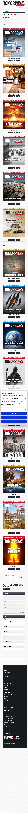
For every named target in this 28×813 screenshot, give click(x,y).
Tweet (4, 21)
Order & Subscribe (8, 681)
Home (5, 14)
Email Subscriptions (8, 694)
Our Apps (6, 685)
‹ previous (12, 575)
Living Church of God (17, 751)
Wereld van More (8, 720)
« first (6, 575)
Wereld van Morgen (8, 718)
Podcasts (6, 689)
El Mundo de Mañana (9, 714)
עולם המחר (6, 728)
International (7, 710)
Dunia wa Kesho (8, 733)
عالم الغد (5, 724)
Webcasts (6, 687)
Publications (9, 14)
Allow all (14, 413)
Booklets (5, 626)
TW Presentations (8, 683)
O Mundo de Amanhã (9, 722)
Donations (6, 678)
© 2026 (8, 749)
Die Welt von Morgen (9, 716)
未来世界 (6, 726)
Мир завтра (6, 731)
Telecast (6, 670)
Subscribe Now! (6, 588)
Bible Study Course (7, 641)
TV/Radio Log (7, 672)
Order (7, 629)
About (5, 674)
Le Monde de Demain (8, 713)
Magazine (6, 619)
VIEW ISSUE (12, 60)
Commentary (6, 631)
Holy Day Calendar (8, 680)
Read (5, 616)
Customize (13, 417)
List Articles (11, 23)
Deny (14, 421)
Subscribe (8, 624)
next (22, 612)
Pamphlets (6, 636)
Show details (21, 409)
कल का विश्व (6, 730)
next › (11, 579)
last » (16, 579)
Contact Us (6, 676)
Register (7, 644)
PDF (18, 60)
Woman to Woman (8, 639)
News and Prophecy (8, 646)
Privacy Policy (20, 749)
